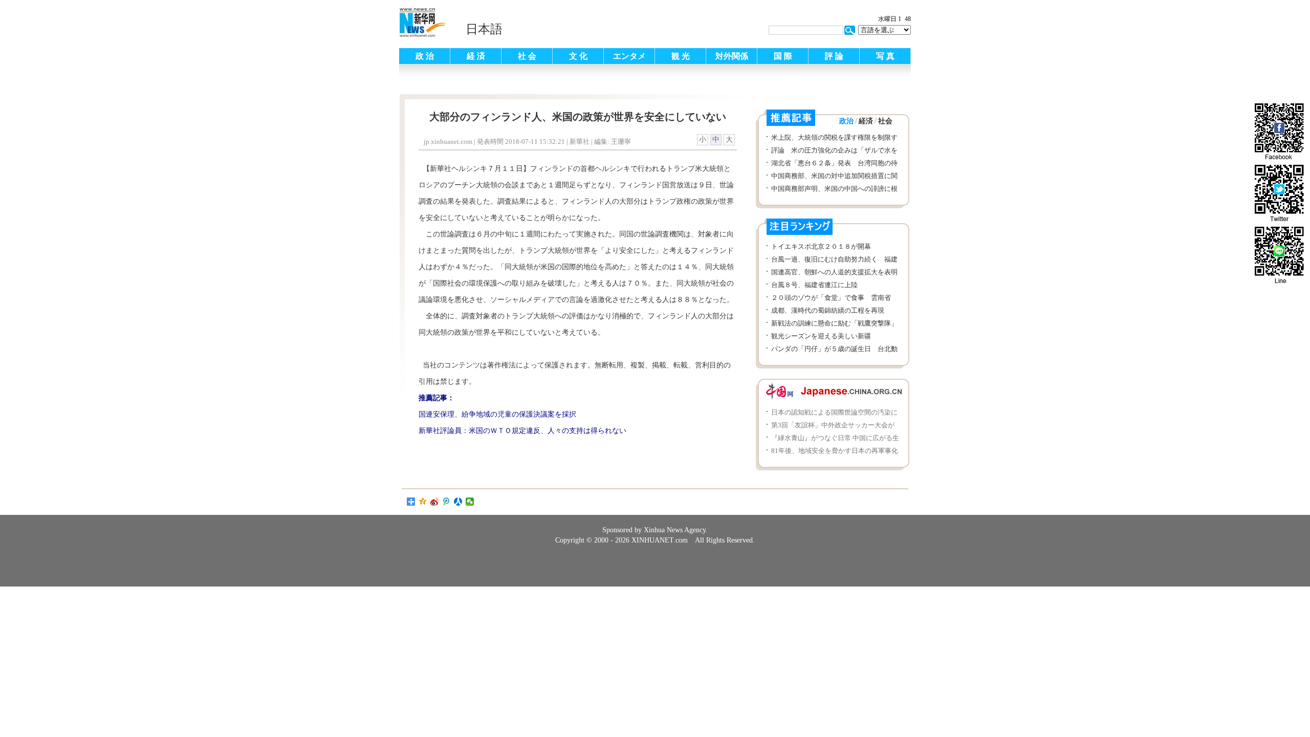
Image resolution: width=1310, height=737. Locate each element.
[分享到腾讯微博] (446, 501)
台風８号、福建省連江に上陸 (814, 285)
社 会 (527, 56)
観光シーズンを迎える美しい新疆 (821, 336)
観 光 (680, 56)
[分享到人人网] (458, 501)
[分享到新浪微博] (434, 501)
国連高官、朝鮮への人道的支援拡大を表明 (834, 272)
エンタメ (629, 56)
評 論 (834, 56)
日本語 (484, 29)
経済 (866, 121)
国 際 (783, 56)
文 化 (578, 56)
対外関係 (731, 56)
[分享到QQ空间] (423, 501)
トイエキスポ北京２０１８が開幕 (821, 246)
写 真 (885, 56)
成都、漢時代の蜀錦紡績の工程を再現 (827, 310)
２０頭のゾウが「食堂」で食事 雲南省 (831, 297)
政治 (846, 121)
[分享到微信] (470, 501)
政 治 (425, 56)
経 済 (476, 56)
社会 (885, 121)
